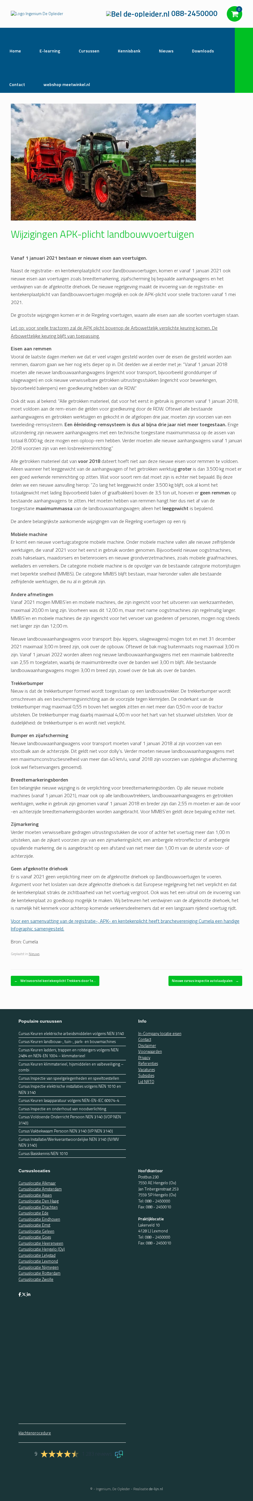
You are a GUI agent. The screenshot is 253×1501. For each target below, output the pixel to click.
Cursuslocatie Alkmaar (37, 1183)
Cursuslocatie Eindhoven (39, 1219)
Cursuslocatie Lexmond (38, 1261)
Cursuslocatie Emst (34, 1225)
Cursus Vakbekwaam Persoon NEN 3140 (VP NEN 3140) (66, 1131)
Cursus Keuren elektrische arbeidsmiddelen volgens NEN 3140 (71, 1034)
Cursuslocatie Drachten (38, 1207)
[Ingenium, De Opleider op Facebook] (20, 1294)
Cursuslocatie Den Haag (39, 1201)
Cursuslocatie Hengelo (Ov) (42, 1249)
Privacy (144, 1057)
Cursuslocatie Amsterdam (40, 1189)
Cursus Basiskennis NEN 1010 (43, 1154)
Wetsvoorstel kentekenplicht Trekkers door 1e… (55, 980)
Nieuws (34, 953)
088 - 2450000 (157, 1201)
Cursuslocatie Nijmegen (39, 1267)
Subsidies (146, 1075)
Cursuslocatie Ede (33, 1213)
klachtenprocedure (35, 1433)
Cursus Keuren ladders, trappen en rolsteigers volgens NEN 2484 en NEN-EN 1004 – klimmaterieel (68, 1053)
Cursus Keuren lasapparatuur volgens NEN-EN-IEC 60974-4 (69, 1100)
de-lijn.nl (156, 1488)
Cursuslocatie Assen (35, 1195)
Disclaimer (147, 1045)
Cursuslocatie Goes (35, 1237)
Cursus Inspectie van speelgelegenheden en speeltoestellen (69, 1078)
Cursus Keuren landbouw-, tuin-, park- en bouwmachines (67, 1042)
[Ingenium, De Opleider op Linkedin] (28, 1294)
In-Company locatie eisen (159, 1033)
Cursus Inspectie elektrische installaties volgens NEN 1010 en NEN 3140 (70, 1089)
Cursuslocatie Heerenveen (41, 1243)
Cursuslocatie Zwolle (36, 1279)
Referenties (148, 1063)
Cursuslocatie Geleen (36, 1231)
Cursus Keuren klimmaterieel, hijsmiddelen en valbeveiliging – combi (71, 1067)
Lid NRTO (146, 1081)
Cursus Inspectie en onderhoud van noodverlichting (62, 1109)
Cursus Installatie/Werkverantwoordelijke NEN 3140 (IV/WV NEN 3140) (69, 1142)
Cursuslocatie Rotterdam (39, 1273)
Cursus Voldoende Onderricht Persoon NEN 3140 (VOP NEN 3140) (70, 1120)
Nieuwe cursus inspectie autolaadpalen (205, 980)
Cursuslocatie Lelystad (37, 1255)
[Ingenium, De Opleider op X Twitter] (24, 1294)
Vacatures (146, 1069)
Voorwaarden (150, 1051)
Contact (144, 1039)
